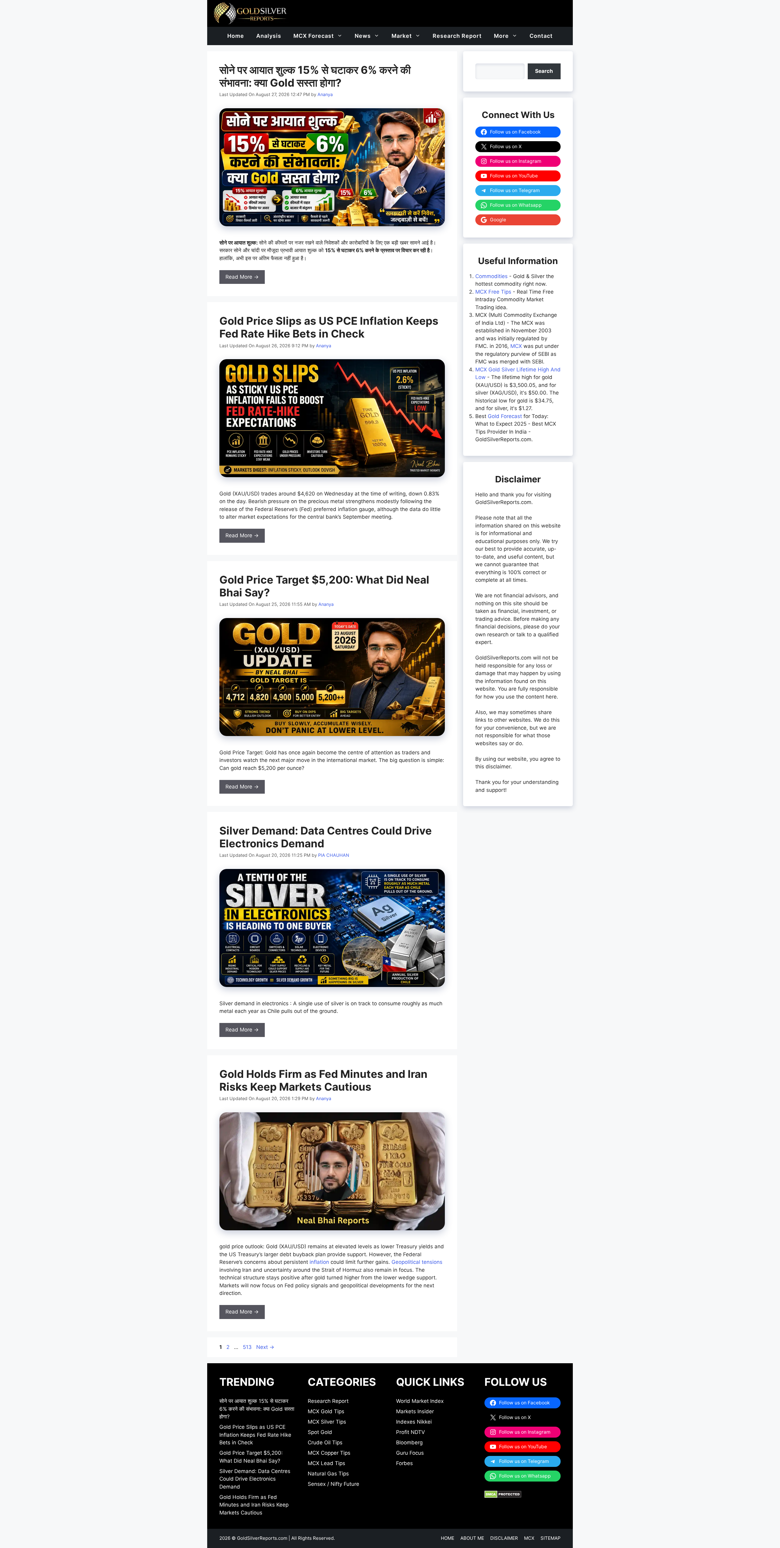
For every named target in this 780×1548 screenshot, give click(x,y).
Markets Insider (415, 1411)
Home (235, 36)
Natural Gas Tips (328, 1474)
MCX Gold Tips (326, 1411)
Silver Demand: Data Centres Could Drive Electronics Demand (254, 1479)
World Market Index (420, 1401)
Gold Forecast (505, 416)
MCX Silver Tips (327, 1422)
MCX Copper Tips (329, 1453)
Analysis (268, 36)
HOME (447, 1538)
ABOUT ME (472, 1538)
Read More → (242, 277)
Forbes (404, 1463)
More (501, 36)
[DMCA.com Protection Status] (502, 1496)
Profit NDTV (410, 1432)
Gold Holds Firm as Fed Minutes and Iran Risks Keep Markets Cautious (323, 1080)
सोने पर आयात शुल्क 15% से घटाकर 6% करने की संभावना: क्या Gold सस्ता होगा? (315, 76)
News (363, 36)
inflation (319, 1262)
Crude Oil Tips (325, 1442)
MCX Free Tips (493, 292)
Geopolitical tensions (417, 1262)
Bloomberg (409, 1442)
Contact (541, 36)
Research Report (457, 36)
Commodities (491, 276)
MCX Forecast (313, 36)
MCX (516, 346)
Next (265, 1347)
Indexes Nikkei (414, 1422)
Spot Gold (320, 1432)
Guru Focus (410, 1453)
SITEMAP (551, 1538)
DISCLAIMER (504, 1538)
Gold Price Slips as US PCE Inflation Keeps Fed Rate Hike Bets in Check (328, 327)
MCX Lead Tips (326, 1463)
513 (248, 1347)
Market (402, 36)
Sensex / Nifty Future (333, 1484)
